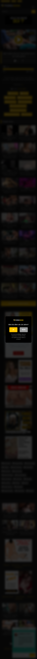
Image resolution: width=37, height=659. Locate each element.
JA (13, 329)
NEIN (23, 329)
